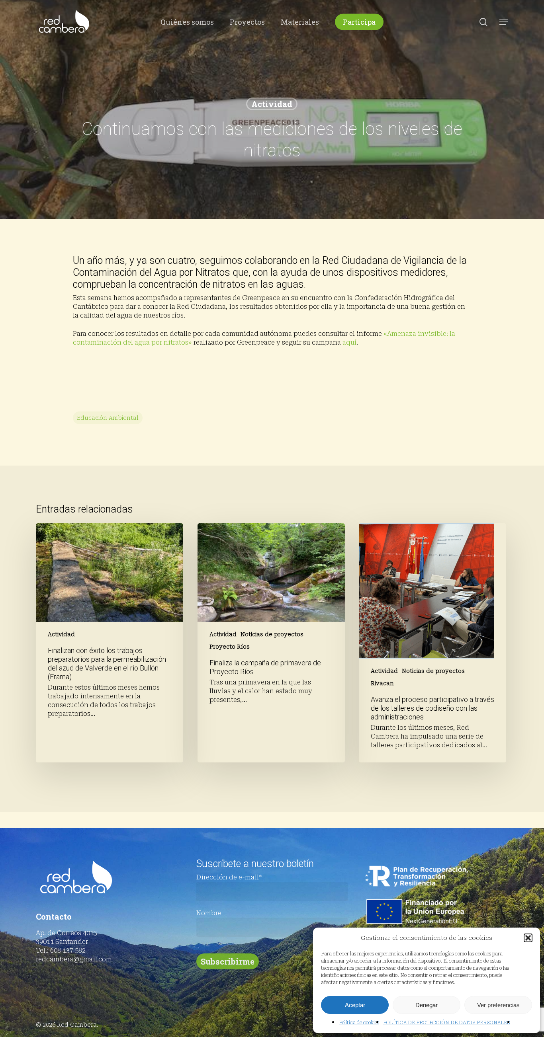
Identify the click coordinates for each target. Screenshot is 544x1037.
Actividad (271, 104)
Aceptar (355, 1005)
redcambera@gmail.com (74, 959)
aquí (349, 342)
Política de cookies (359, 1022)
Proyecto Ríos (229, 646)
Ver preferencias (498, 1005)
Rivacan (382, 683)
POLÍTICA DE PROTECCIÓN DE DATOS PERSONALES (446, 1022)
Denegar (426, 1005)
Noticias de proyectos (272, 634)
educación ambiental (108, 418)
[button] (528, 938)
